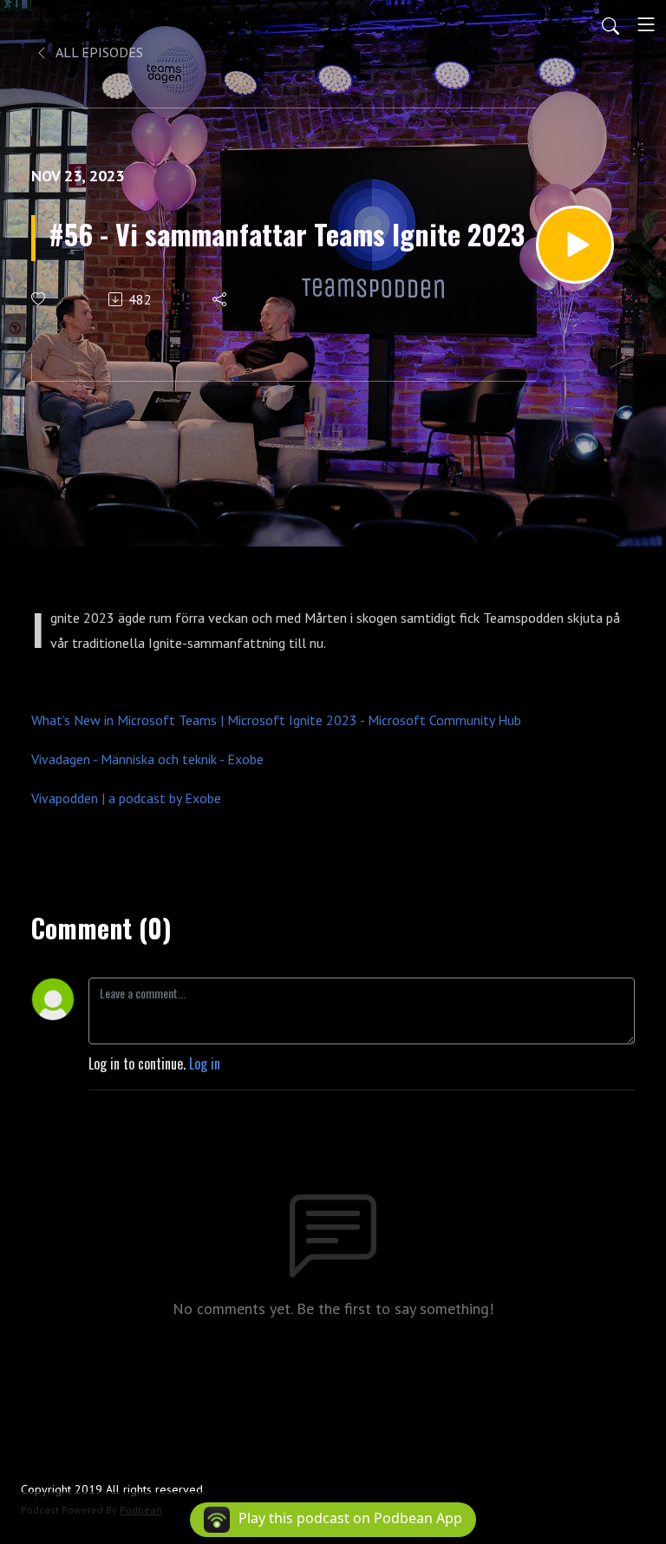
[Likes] (39, 299)
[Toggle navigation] (646, 24)
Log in (204, 1063)
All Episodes (98, 52)
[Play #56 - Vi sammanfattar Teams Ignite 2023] (575, 245)
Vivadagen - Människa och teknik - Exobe (147, 759)
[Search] (610, 24)
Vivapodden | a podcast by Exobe (126, 798)
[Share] (221, 299)
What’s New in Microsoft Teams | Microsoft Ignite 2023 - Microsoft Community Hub (276, 720)
